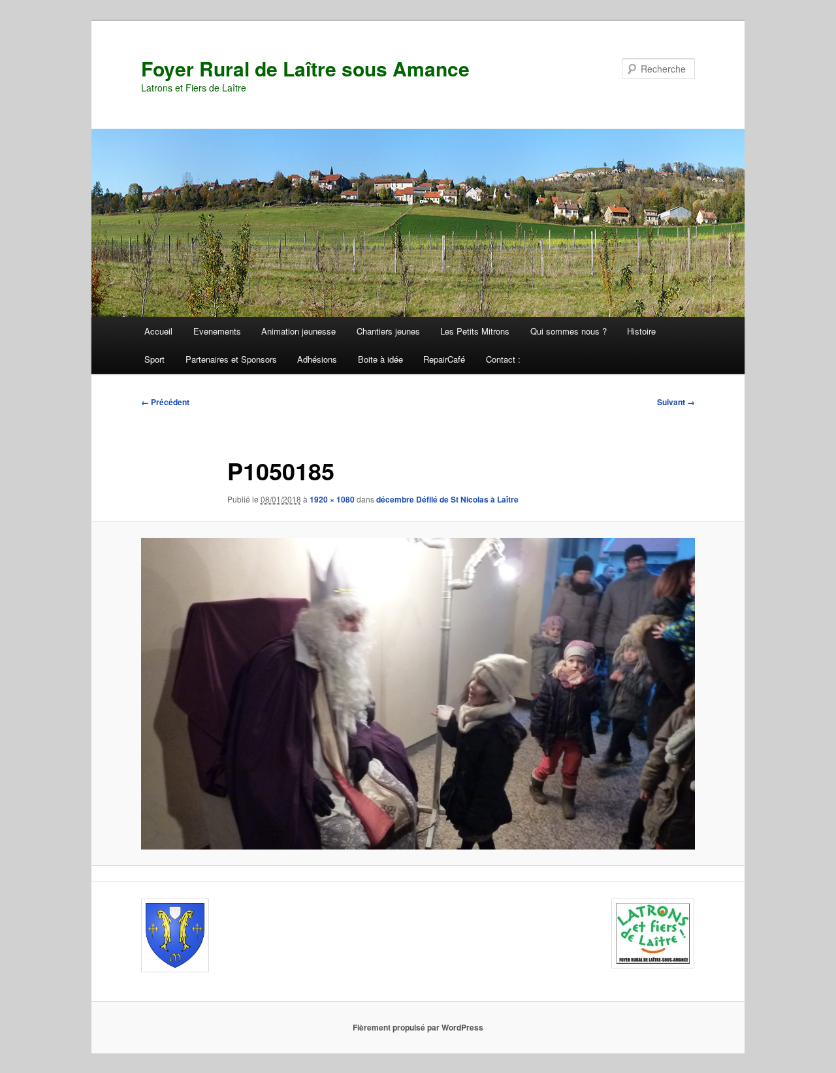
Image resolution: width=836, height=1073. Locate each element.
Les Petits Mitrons (474, 331)
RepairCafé (444, 359)
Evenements (217, 331)
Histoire (641, 331)
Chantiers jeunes (388, 331)
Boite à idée (380, 359)
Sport (154, 359)
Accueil (158, 331)
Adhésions (317, 359)
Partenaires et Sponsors (231, 359)
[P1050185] (418, 694)
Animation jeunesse (298, 331)
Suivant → (676, 402)
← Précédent (165, 402)
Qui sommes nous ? (568, 331)
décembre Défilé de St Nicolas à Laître (447, 499)
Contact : (503, 359)
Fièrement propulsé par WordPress (418, 1027)
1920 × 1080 (332, 499)
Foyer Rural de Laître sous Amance (305, 68)
